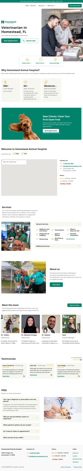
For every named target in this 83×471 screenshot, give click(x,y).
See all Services (70, 239)
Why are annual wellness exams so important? (16, 418)
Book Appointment (75, 5)
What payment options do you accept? (17, 425)
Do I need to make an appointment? (16, 431)
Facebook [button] (76, 462)
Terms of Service (66, 467)
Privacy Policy (77, 467)
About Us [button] (41, 5)
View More (56, 285)
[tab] (14, 249)
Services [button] (32, 5)
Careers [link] (75, 456)
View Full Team (74, 305)
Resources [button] (51, 5)
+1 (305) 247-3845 (34, 453)
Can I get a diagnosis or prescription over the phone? (19, 400)
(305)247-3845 (31, 41)
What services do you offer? (13, 437)
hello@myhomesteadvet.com (38, 456)
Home (27, 5)
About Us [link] (75, 453)
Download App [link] (77, 459)
